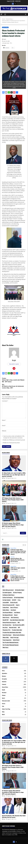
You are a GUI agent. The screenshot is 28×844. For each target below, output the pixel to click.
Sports (3, 698)
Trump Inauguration (7, 640)
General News (5, 27)
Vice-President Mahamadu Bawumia (10, 642)
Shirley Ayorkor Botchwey (18, 635)
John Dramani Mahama (7, 612)
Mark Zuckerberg (14, 617)
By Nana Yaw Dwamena (8, 597)
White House (5, 647)
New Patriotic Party (7, 625)
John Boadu (13, 610)
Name (4, 420)
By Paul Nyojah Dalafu (19, 597)
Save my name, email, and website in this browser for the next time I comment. (13, 437)
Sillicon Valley (6, 637)
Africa (3, 670)
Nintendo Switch (12, 627)
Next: (13, 386)
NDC (19, 622)
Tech (3, 706)
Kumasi (15, 615)
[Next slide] (25, 545)
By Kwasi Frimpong (17, 592)
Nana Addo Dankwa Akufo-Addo (17, 620)
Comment (5, 401)
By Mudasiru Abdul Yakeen (8, 595)
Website (4, 431)
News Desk (5, 627)
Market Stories (6, 617)
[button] (1, 14)
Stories (3, 703)
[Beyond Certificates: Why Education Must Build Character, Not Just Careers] (14, 806)
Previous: (13, 379)
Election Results (14, 602)
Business (4, 676)
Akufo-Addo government (8, 590)
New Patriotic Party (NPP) (18, 625)
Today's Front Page (6, 709)
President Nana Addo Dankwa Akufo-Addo (12, 632)
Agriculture (4, 673)
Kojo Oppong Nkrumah (8, 615)
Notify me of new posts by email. (11, 442)
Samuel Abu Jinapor (7, 635)
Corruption (4, 679)
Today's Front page (14, 637)
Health (3, 690)
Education (4, 681)
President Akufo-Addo (17, 630)
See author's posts (14, 364)
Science (3, 695)
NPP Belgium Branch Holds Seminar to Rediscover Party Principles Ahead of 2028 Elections (12, 499)
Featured (12, 548)
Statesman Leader (6, 701)
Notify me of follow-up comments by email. (14, 440)
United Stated (16, 640)
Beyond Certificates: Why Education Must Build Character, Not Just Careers (6, 551)
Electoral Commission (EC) (8, 605)
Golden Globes (6, 610)
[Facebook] (13, 4)
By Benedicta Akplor (19, 590)
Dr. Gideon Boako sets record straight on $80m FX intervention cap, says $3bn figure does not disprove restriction (14, 474)
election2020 (6, 602)
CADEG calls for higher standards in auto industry (6, 560)
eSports (17, 605)
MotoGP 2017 (5, 620)
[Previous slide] (23, 545)
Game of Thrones (14, 607)
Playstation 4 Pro (6, 630)
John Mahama (17, 612)
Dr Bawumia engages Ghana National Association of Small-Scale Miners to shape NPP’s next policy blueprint (13, 524)
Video (3, 712)
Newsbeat (4, 692)
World (3, 714)
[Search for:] (11, 533)
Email (4, 425)
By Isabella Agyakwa (7, 592)
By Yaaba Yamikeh (6, 600)
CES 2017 (14, 600)
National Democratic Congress (9, 622)
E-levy (19, 600)
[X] (15, 4)
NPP (19, 627)
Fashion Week (6, 607)
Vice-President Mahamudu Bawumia (10, 645)
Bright (4, 39)
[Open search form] (25, 14)
